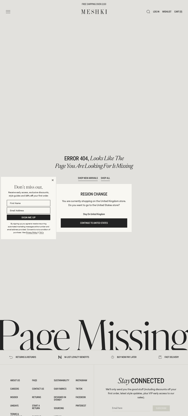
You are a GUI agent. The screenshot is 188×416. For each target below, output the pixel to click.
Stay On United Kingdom (94, 214)
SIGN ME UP (28, 217)
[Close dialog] (53, 180)
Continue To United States (94, 223)
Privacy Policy (31, 232)
